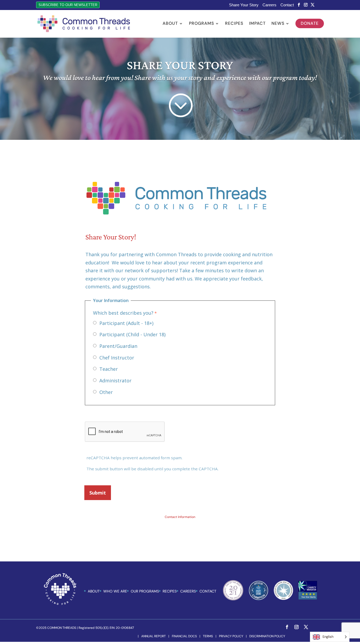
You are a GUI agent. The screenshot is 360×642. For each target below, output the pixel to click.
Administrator (115, 380)
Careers (269, 5)
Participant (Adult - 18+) (126, 323)
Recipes (234, 24)
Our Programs (145, 591)
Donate (310, 23)
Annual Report (153, 636)
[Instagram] (306, 5)
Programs (201, 24)
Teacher (108, 369)
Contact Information (180, 517)
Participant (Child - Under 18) (132, 334)
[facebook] (299, 5)
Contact (287, 5)
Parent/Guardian (118, 346)
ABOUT (94, 591)
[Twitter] (312, 5)
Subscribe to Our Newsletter (67, 5)
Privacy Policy (231, 636)
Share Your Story (244, 5)
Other (106, 392)
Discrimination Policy (267, 636)
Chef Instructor (116, 357)
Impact (257, 24)
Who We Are (115, 591)
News (277, 24)
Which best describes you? (123, 313)
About (170, 24)
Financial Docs (184, 636)
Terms (208, 636)
